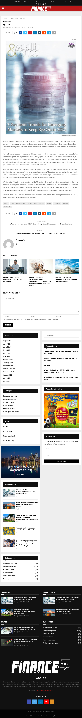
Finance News (7, 21)
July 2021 (6, 378)
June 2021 (6, 381)
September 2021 (9, 372)
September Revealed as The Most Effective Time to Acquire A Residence (25, 641)
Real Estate (7, 206)
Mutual (49, 203)
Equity (6, 203)
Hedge (30, 203)
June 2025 (6, 347)
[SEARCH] (76, 335)
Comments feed (9, 436)
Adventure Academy (54, 389)
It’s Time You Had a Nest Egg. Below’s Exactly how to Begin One (25, 628)
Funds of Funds (21, 203)
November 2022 (8, 366)
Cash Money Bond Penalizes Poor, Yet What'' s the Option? (41, 233)
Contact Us (68, 2)
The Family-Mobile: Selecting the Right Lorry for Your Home (26, 492)
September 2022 (9, 369)
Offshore (57, 203)
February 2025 (8, 359)
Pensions (65, 203)
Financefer (8, 27)
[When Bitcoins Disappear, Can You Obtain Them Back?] (9, 531)
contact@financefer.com (45, 690)
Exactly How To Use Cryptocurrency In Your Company (12, 279)
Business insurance (57, 2)
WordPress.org (8, 441)
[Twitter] (38, 4)
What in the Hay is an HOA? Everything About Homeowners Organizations (41, 224)
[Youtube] (43, 4)
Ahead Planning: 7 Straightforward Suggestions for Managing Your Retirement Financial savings (40, 281)
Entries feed (7, 431)
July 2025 (6, 344)
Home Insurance (9, 408)
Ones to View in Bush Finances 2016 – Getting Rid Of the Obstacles (66, 279)
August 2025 (7, 341)
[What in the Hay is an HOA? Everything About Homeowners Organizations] (9, 518)
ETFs (12, 203)
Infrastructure (39, 203)
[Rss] (45, 4)
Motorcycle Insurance (42, 2)
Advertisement (34, 716)
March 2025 (7, 356)
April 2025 (6, 353)
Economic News (9, 402)
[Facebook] (36, 4)
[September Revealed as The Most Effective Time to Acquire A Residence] (7, 642)
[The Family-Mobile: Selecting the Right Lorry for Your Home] (9, 493)
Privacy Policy (54, 716)
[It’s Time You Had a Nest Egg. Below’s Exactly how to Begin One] (7, 630)
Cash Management (9, 399)
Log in (5, 426)
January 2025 (8, 362)
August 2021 (7, 375)
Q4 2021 (47, 365)
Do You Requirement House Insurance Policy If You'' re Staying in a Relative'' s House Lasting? (26, 543)
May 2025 (6, 350)
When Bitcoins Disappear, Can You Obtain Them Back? (26, 529)
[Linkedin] (40, 4)
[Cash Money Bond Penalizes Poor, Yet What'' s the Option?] (9, 505)
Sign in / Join (29, 2)
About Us (25, 716)
